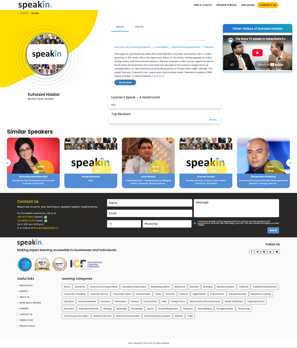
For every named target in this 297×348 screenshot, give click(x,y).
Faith (164, 301)
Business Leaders (226, 286)
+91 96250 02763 (26, 220)
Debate (208, 47)
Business (194, 286)
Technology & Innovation (76, 315)
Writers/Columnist (102, 315)
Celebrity (243, 286)
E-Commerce (217, 293)
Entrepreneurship (237, 293)
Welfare (179, 315)
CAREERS (23, 308)
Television (188, 308)
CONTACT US (268, 5)
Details (139, 26)
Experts (24, 13)
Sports (150, 308)
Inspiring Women (256, 301)
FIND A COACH (202, 5)
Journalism (161, 47)
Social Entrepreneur (168, 308)
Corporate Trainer (122, 293)
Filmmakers (120, 301)
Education (69, 301)
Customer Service (99, 293)
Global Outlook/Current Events (205, 301)
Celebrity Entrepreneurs (265, 286)
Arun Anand (148, 176)
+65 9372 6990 (25, 216)
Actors (67, 286)
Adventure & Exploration (134, 286)
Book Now (125, 82)
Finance (135, 301)
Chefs (158, 293)
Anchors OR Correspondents (132, 47)
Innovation (69, 308)
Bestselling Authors (160, 286)
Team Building (205, 308)
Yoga (190, 315)
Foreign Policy (178, 301)
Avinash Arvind (206, 176)
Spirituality (121, 308)
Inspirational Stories (89, 308)
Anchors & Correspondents (104, 286)
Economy (105, 301)
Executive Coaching (261, 293)
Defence (183, 293)
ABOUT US (24, 297)
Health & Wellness (234, 301)
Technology (244, 308)
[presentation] (7, 163)
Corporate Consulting (75, 293)
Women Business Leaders (157, 315)
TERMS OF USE (26, 320)
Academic (80, 286)
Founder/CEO (150, 301)
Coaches (170, 293)
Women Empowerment (186, 47)
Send (273, 230)
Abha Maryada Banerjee (33, 176)
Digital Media (199, 293)
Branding (207, 286)
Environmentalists (87, 301)
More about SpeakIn (30, 302)
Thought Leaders (224, 308)
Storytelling (136, 308)
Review (213, 119)
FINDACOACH (26, 285)
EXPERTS (23, 291)
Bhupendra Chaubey (263, 176)
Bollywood (180, 286)
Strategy (107, 308)
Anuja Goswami (91, 176)
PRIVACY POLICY (27, 326)
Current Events (143, 293)
